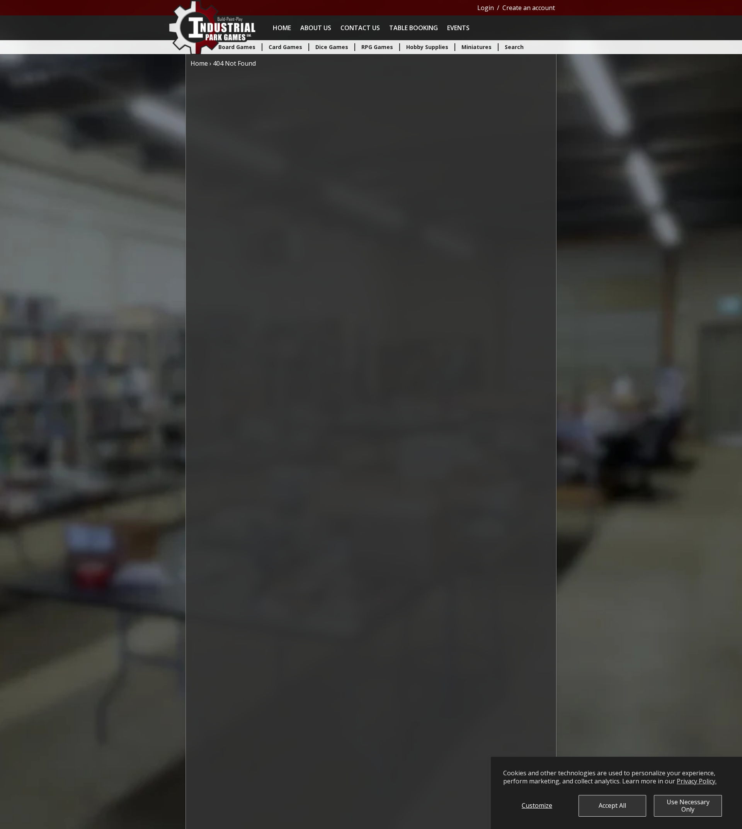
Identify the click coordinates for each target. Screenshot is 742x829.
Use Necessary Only (688, 806)
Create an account (528, 7)
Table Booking (413, 28)
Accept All (612, 805)
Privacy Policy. (696, 781)
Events (458, 28)
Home (282, 28)
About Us (315, 28)
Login (485, 7)
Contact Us (360, 28)
